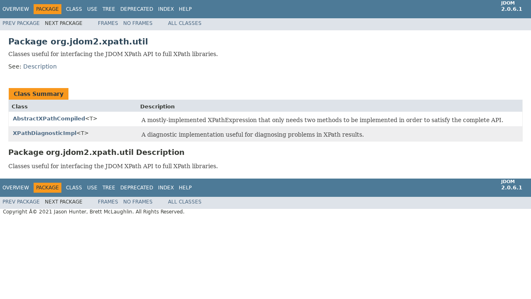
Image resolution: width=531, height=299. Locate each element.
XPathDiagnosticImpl (44, 133)
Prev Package (21, 23)
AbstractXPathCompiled (49, 118)
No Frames (138, 23)
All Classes (185, 23)
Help (185, 9)
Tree (108, 9)
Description (40, 66)
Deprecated (136, 9)
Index (166, 9)
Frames (108, 23)
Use (92, 9)
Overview (15, 9)
